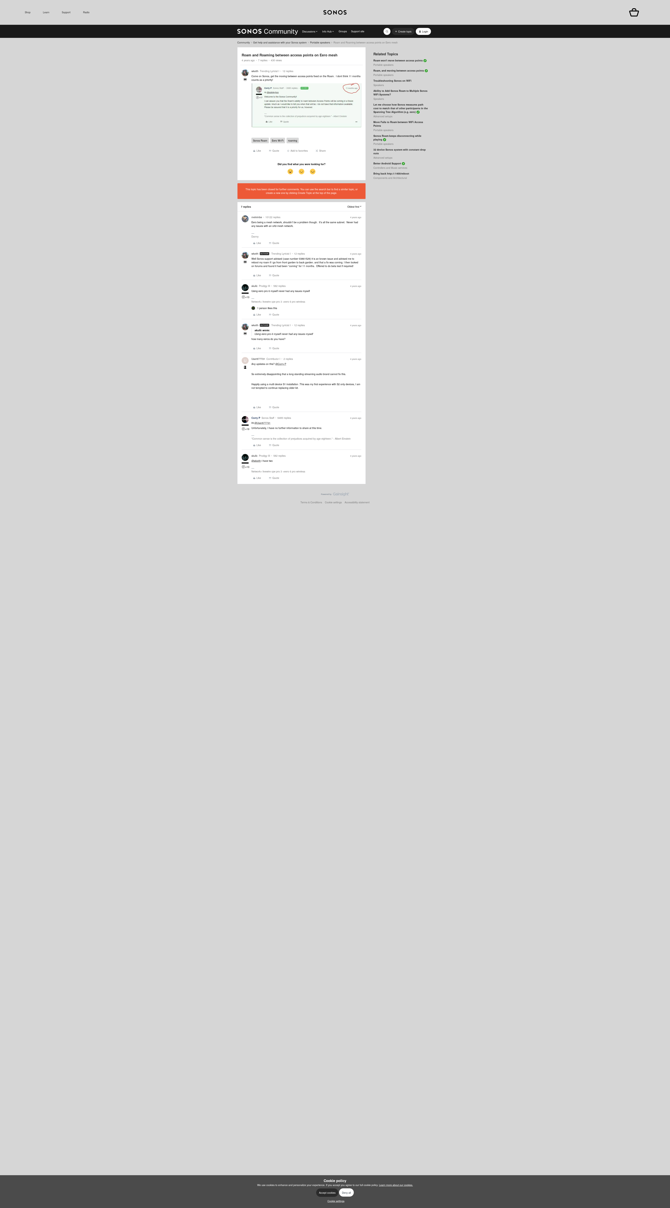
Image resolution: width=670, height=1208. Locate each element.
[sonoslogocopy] (335, 12)
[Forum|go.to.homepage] (267, 31)
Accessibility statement (357, 502)
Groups (343, 31)
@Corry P (280, 364)
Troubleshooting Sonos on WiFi (392, 80)
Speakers (378, 85)
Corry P (255, 418)
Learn (46, 12)
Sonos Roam (260, 140)
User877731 (258, 359)
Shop (28, 12)
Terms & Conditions (311, 502)
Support (66, 12)
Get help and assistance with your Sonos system (280, 42)
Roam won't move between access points (398, 60)
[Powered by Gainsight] (335, 495)
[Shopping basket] (634, 12)
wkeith (254, 71)
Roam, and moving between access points (398, 70)
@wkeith (256, 460)
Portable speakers (320, 42)
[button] (403, 31)
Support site (357, 31)
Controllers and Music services (390, 167)
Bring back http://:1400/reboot (391, 173)
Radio (86, 12)
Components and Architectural (390, 178)
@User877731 (262, 423)
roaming (292, 140)
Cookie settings (333, 502)
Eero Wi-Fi (278, 140)
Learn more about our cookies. (396, 1185)
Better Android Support (387, 163)
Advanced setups (382, 116)
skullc (254, 286)
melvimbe (256, 217)
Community (243, 42)
